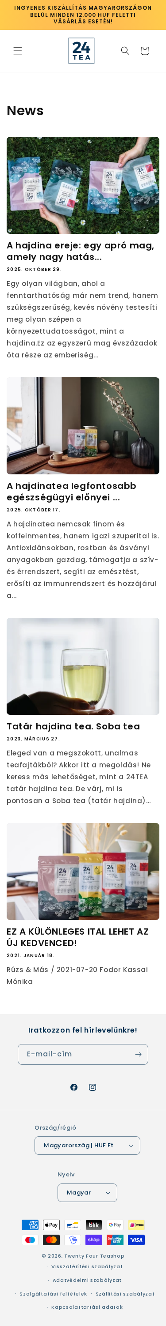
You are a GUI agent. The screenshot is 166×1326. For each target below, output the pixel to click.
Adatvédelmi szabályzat (87, 1280)
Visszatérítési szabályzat (87, 1266)
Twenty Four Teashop (94, 1255)
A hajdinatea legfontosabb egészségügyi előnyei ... (72, 491)
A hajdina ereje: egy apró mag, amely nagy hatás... (80, 251)
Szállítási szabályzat (125, 1293)
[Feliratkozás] (138, 1054)
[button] (17, 50)
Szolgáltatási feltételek (53, 1293)
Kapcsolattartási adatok (87, 1307)
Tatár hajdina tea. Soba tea (73, 726)
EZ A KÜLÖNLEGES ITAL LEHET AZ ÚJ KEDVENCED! (78, 937)
